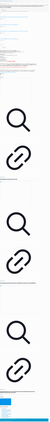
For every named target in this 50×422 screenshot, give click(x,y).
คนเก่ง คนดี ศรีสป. (4, 402)
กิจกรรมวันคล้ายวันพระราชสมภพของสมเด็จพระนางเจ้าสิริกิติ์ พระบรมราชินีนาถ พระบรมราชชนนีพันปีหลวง (18, 283)
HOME (2, 408)
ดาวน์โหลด (3, 403)
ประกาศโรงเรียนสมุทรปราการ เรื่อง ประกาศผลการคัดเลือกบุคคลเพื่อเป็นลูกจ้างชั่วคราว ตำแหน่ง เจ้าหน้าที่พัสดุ (15, 11)
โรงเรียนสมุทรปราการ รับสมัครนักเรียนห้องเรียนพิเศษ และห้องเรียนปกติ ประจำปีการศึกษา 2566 (6, 414)
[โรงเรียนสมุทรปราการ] (6, 1)
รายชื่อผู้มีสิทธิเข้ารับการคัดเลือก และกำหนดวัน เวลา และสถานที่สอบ (8, 72)
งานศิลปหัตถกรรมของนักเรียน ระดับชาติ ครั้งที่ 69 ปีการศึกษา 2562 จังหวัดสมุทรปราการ (6, 411)
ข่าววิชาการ (3, 401)
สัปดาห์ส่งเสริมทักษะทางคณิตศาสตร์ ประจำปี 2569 (8, 179)
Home (2, 9)
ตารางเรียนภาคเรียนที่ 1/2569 (5, 409)
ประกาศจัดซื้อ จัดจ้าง (4, 47)
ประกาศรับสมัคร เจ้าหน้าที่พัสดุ (11, 61)
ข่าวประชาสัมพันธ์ (4, 10)
